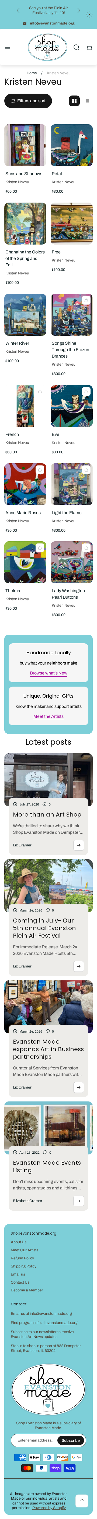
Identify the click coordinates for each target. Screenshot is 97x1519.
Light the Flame (67, 512)
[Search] (76, 47)
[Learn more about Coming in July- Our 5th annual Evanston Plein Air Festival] (78, 966)
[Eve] (72, 406)
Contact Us (20, 1282)
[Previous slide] (18, 10)
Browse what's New (48, 673)
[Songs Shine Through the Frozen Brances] (72, 315)
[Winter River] (25, 315)
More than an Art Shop (47, 814)
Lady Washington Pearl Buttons (68, 593)
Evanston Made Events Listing (47, 1166)
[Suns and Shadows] (25, 145)
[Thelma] (25, 562)
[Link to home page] (48, 1390)
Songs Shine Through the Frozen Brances (70, 349)
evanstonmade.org (62, 1323)
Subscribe (71, 1440)
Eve (55, 434)
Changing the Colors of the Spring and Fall (25, 258)
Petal (57, 173)
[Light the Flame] (72, 484)
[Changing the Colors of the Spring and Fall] (25, 224)
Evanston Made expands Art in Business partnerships (48, 1049)
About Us (18, 1242)
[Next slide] (78, 10)
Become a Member (27, 1290)
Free (56, 252)
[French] (25, 406)
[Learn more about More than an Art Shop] (78, 845)
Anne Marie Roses (23, 512)
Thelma (12, 590)
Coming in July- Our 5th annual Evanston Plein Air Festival (44, 928)
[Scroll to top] (81, 1501)
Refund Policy (22, 1258)
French (12, 434)
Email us (18, 1274)
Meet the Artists (48, 716)
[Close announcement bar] (89, 14)
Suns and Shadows (23, 173)
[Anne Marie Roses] (25, 484)
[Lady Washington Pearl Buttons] (72, 562)
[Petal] (72, 145)
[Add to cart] (86, 300)
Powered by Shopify (49, 1508)
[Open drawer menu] (7, 47)
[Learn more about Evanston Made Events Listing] (78, 1201)
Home (32, 73)
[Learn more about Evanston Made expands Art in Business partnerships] (78, 1087)
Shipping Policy (23, 1266)
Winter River (17, 343)
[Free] (72, 224)
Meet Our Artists (24, 1250)
